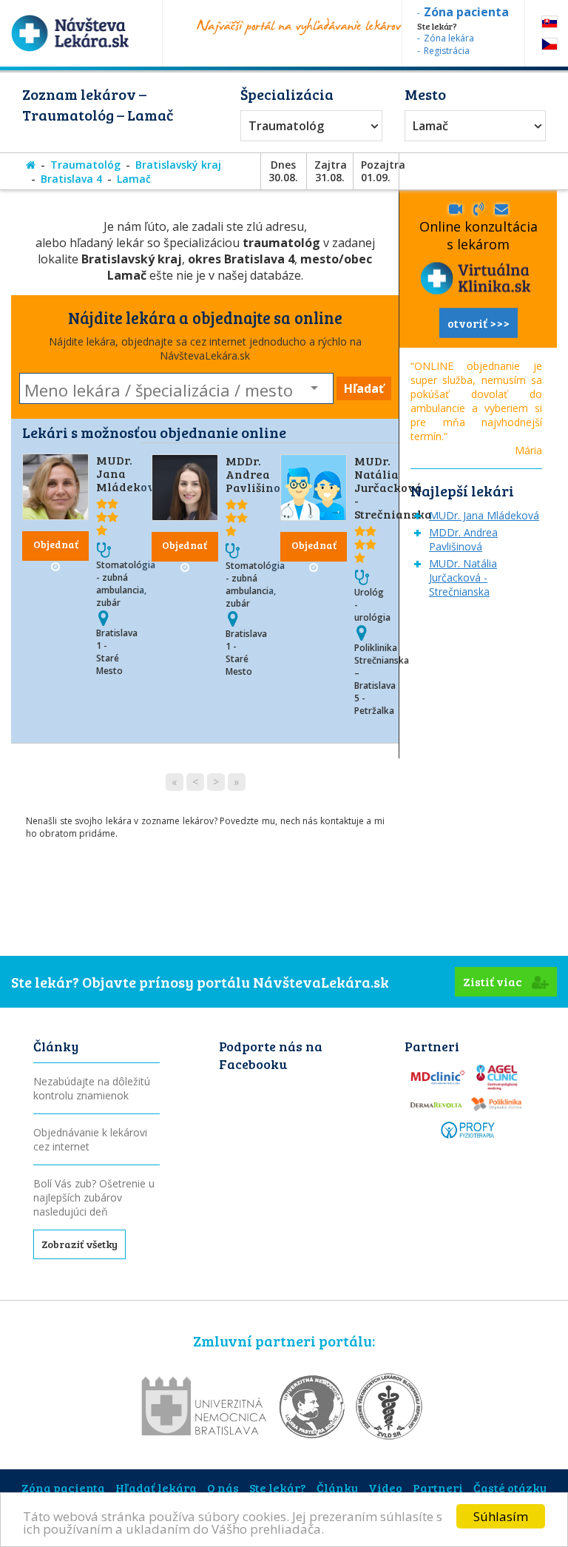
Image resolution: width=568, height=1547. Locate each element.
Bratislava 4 (71, 179)
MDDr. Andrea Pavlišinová (260, 474)
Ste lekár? (277, 1487)
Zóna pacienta (63, 1487)
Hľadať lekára (156, 1487)
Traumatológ (286, 126)
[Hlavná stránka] (31, 165)
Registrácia (447, 50)
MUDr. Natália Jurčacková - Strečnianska (393, 487)
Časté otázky (510, 1487)
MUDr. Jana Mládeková (484, 515)
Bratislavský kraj (178, 165)
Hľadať (364, 388)
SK (549, 22)
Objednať (55, 544)
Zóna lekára (449, 38)
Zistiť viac (493, 981)
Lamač (430, 126)
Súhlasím (500, 1516)
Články (337, 1487)
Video (385, 1487)
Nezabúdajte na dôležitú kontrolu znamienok (91, 1088)
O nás (223, 1487)
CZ (549, 44)
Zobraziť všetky (79, 1244)
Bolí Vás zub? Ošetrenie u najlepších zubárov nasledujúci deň (94, 1197)
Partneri (438, 1487)
